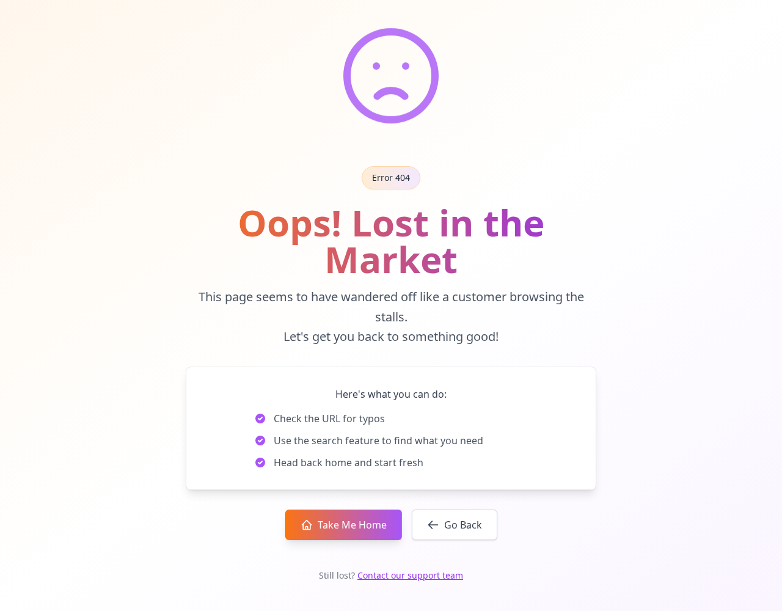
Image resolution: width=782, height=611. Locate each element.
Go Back (463, 525)
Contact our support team (410, 575)
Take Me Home (352, 525)
